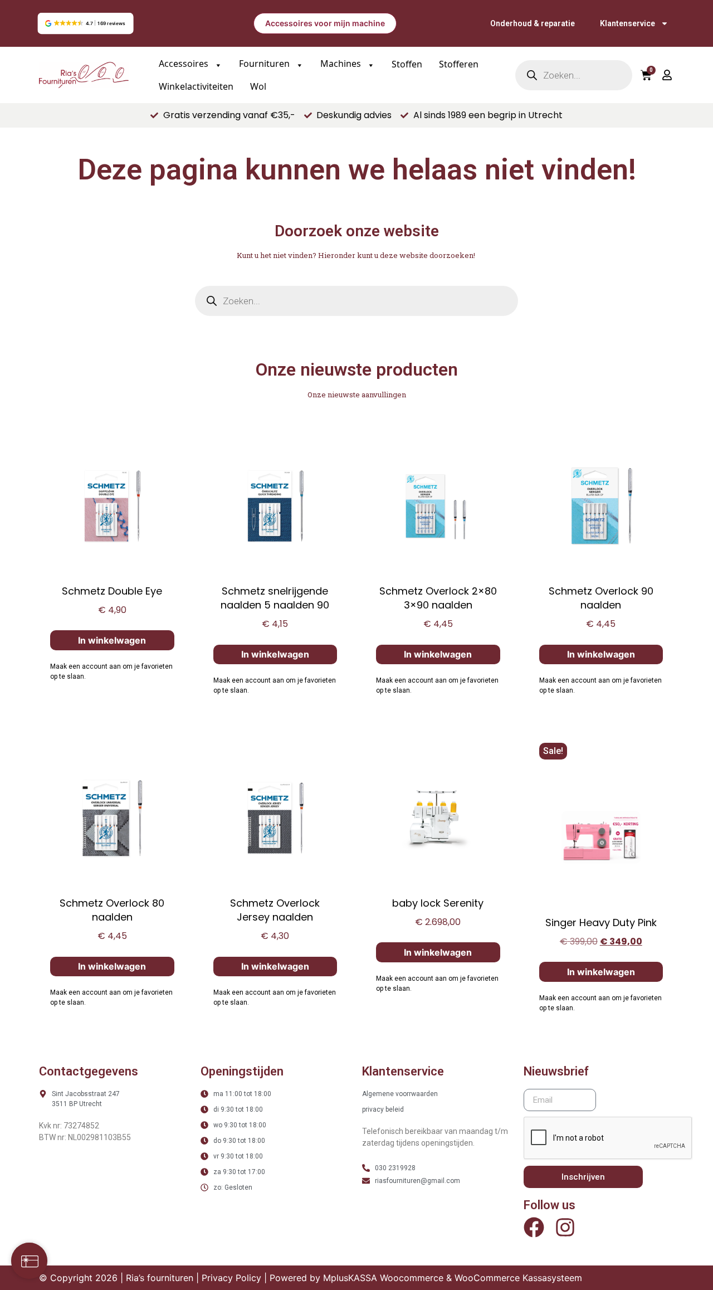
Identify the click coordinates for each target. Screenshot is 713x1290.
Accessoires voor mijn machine (325, 23)
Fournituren (265, 63)
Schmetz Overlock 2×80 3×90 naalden (438, 598)
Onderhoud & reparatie (532, 23)
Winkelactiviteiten (196, 86)
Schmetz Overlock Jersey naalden (275, 910)
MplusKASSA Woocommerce (383, 1277)
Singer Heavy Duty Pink (601, 922)
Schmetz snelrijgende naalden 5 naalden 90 (275, 598)
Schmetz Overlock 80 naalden (112, 910)
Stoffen (407, 64)
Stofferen (458, 64)
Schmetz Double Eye (112, 591)
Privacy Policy (231, 1277)
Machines (341, 63)
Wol (258, 86)
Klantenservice (627, 23)
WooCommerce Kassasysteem (518, 1277)
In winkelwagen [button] (112, 640)
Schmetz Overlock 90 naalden (601, 598)
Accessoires (185, 63)
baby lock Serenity (438, 903)
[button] (85, 23)
